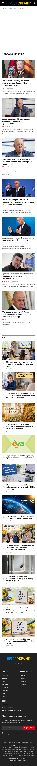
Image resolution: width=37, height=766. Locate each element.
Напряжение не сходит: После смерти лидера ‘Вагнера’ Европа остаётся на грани (16, 83)
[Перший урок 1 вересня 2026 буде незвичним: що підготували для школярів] (18, 350)
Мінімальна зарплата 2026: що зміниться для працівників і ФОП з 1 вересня (20, 487)
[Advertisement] (18, 30)
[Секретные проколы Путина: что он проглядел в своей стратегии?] (18, 226)
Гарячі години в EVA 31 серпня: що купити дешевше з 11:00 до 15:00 (20, 457)
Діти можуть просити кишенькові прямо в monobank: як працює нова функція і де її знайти (20, 395)
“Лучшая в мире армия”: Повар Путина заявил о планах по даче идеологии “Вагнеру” (16, 314)
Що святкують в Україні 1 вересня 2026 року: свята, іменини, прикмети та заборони (20, 547)
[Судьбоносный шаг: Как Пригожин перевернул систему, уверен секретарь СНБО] (18, 262)
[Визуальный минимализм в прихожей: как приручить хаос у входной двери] (18, 564)
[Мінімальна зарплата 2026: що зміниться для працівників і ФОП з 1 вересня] (18, 473)
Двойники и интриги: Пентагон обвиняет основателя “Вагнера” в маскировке (16, 161)
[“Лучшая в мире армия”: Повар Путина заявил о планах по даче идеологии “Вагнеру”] (18, 300)
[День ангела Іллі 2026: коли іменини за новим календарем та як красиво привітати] (18, 412)
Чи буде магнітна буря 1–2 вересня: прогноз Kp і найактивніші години (20, 517)
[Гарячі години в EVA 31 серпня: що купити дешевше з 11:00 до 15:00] (18, 444)
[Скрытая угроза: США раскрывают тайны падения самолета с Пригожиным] (18, 107)
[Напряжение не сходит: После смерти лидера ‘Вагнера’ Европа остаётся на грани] (18, 69)
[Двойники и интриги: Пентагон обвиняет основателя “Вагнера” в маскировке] (18, 147)
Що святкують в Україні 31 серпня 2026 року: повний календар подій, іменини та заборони (20, 610)
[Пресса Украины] (19, 3)
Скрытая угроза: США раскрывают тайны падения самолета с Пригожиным (17, 121)
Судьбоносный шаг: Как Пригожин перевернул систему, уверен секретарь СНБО (17, 276)
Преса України (18, 746)
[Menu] (3, 3)
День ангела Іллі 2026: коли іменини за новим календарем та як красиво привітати (19, 427)
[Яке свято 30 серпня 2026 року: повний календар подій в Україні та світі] (18, 627)
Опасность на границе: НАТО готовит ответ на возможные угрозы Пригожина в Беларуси (18, 202)
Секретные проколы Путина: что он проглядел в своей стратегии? (18, 239)
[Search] (34, 3)
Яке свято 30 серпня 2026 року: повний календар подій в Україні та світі (20, 641)
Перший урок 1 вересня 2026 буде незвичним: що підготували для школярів (19, 364)
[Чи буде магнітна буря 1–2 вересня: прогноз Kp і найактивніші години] (18, 504)
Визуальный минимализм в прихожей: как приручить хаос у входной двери (19, 579)
